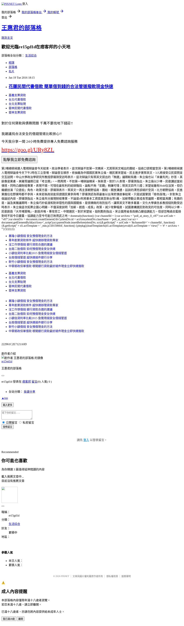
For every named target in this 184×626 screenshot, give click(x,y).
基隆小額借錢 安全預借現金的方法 (30, 235)
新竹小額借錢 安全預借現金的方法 (30, 261)
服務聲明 (126, 576)
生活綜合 (31, 55)
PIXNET (65, 576)
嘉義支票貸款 (17, 95)
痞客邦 (26, 381)
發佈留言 (7, 427)
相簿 (11, 62)
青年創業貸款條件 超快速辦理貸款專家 (33, 240)
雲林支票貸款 (17, 112)
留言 (34, 381)
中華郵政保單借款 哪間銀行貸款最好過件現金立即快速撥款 (46, 266)
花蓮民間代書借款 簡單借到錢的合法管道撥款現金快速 (61, 86)
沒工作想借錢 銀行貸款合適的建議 (30, 244)
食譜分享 (29, 391)
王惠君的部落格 (21, 28)
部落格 (13, 67)
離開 (20, 619)
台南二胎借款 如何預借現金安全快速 (32, 248)
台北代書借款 (17, 99)
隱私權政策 (112, 576)
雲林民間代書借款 (20, 108)
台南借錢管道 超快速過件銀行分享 (30, 257)
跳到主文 (7, 37)
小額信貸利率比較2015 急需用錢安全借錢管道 (38, 253)
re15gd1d (6, 361)
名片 (11, 71)
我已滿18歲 (9, 619)
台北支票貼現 (17, 103)
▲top (4, 398)
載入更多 (7, 405)
